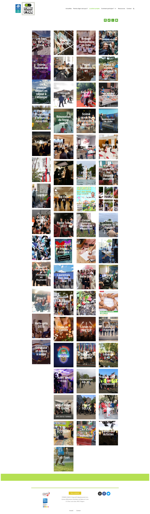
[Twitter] (108, 494)
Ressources (121, 8)
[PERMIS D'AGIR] (25, 8)
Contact (129, 8)
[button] (105, 20)
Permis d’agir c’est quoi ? (80, 8)
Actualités (69, 8)
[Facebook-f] (104, 494)
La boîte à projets (94, 8)
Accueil (71, 510)
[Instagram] (100, 494)
